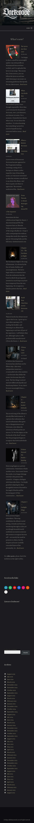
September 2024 (12, 712)
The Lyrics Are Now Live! (24, 49)
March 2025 (11, 698)
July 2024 (10, 717)
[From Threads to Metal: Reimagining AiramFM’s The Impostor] (12, 201)
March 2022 (11, 785)
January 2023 (11, 758)
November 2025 (12, 687)
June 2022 (10, 776)
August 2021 (11, 793)
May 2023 (10, 747)
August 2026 (11, 674)
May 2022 (10, 779)
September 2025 (12, 693)
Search (25, 653)
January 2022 (11, 790)
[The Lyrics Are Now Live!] (12, 52)
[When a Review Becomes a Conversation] (12, 146)
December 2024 (12, 706)
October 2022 (11, 766)
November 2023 (12, 731)
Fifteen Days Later (23, 350)
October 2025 (11, 690)
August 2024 (11, 714)
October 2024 (11, 709)
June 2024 (10, 720)
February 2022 (11, 787)
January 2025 (11, 704)
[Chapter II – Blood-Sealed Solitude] (12, 402)
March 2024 (11, 723)
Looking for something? (10, 649)
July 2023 (10, 741)
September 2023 (12, 736)
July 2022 (10, 774)
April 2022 (10, 782)
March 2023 (11, 752)
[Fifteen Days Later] (12, 353)
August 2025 (11, 696)
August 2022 (11, 771)
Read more (23, 84)
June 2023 (10, 744)
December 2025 (12, 685)
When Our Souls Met (24, 93)
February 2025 (11, 701)
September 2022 (12, 768)
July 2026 (10, 677)
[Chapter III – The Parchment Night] (12, 253)
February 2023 (11, 755)
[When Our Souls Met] (12, 96)
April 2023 (10, 749)
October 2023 (11, 733)
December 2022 (12, 760)
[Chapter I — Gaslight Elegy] (12, 507)
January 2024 (11, 725)
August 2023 (11, 739)
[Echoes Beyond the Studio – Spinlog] (12, 455)
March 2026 (11, 682)
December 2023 (12, 728)
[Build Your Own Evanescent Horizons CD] (12, 303)
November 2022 (12, 763)
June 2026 (10, 679)
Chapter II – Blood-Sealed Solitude (24, 402)
